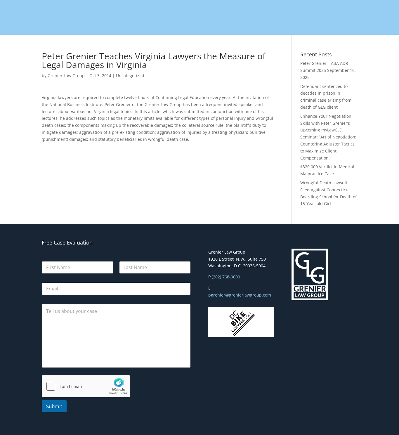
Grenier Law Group (66, 75)
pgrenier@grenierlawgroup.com (239, 295)
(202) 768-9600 (226, 277)
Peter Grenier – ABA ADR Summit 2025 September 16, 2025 (328, 70)
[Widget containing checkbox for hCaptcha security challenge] (86, 386)
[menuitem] (132, 17)
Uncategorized (130, 75)
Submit (54, 406)
